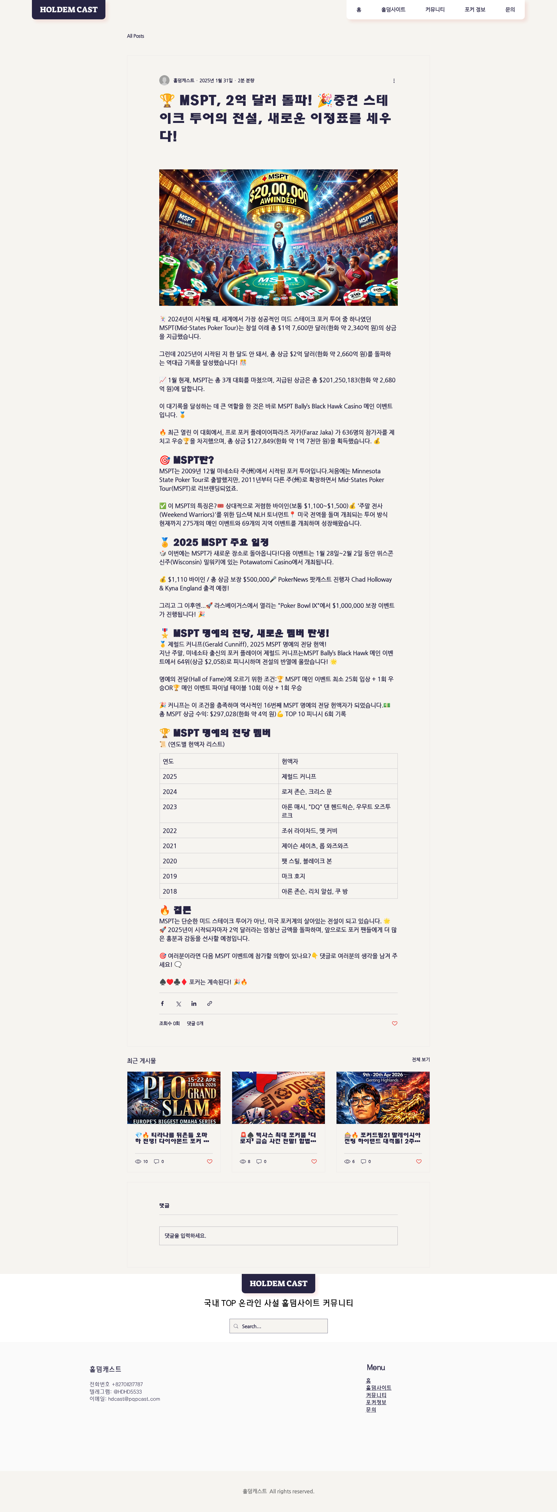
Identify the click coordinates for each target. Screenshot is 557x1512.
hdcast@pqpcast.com (134, 1399)
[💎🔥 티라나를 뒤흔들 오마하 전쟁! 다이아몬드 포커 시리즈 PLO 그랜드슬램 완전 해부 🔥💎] (173, 1098)
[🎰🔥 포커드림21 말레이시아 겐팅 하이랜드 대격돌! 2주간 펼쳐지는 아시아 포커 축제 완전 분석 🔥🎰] (383, 1098)
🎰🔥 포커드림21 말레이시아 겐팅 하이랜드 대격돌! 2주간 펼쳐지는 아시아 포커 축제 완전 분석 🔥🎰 (383, 1138)
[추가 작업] (394, 80)
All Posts (135, 35)
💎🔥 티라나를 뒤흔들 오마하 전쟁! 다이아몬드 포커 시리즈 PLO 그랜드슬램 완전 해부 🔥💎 (172, 1138)
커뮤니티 (376, 1395)
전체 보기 (421, 1059)
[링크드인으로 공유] (194, 1003)
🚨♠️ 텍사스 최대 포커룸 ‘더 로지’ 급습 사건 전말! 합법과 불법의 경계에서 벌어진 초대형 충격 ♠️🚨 (278, 1138)
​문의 (371, 1410)
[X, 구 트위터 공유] (178, 1003)
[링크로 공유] (210, 1003)
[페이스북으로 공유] (162, 1003)
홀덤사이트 (379, 1388)
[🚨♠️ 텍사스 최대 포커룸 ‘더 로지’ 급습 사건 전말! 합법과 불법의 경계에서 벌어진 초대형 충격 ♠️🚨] (278, 1098)
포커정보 (376, 1402)
